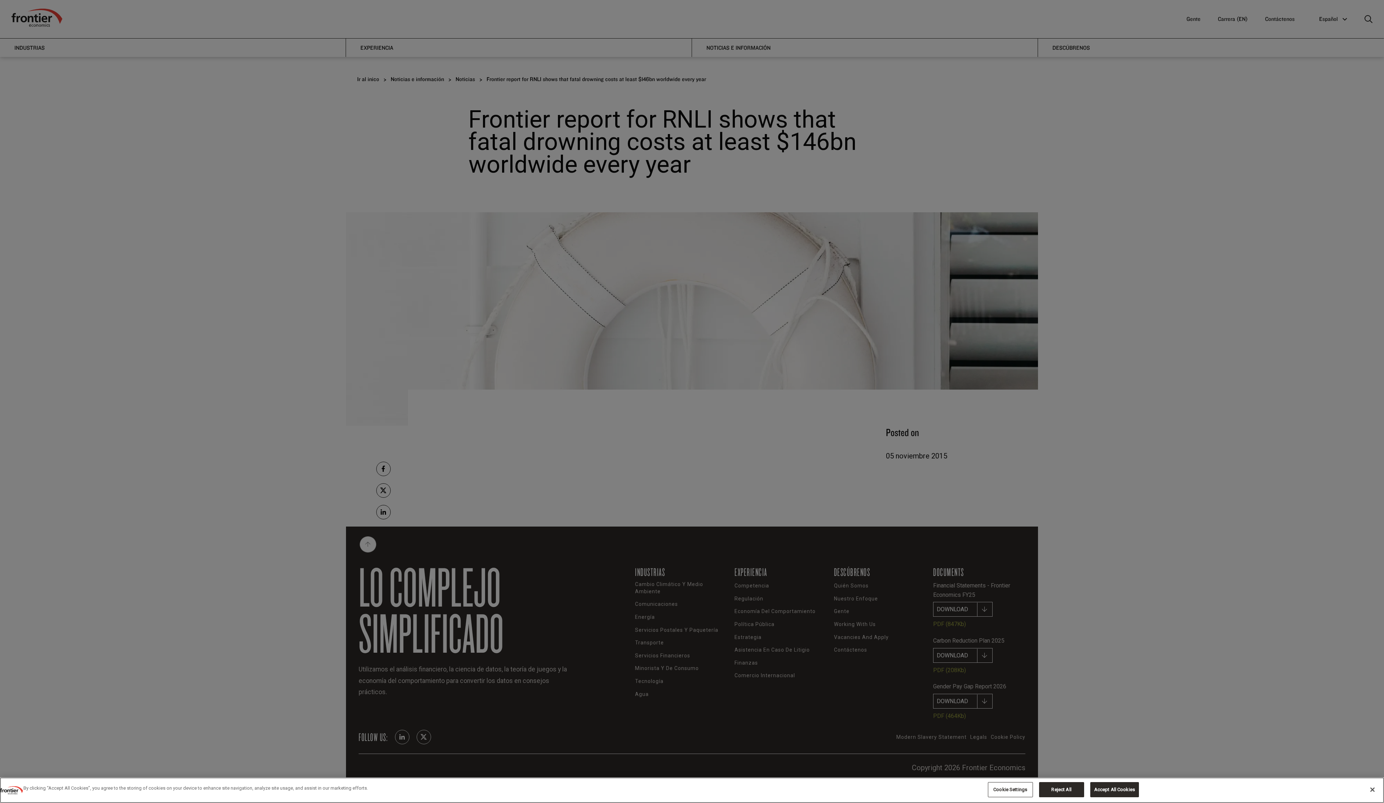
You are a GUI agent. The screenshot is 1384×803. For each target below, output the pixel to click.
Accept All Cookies (1114, 789)
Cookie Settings (1010, 789)
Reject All (1061, 789)
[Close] (1372, 790)
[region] (692, 790)
